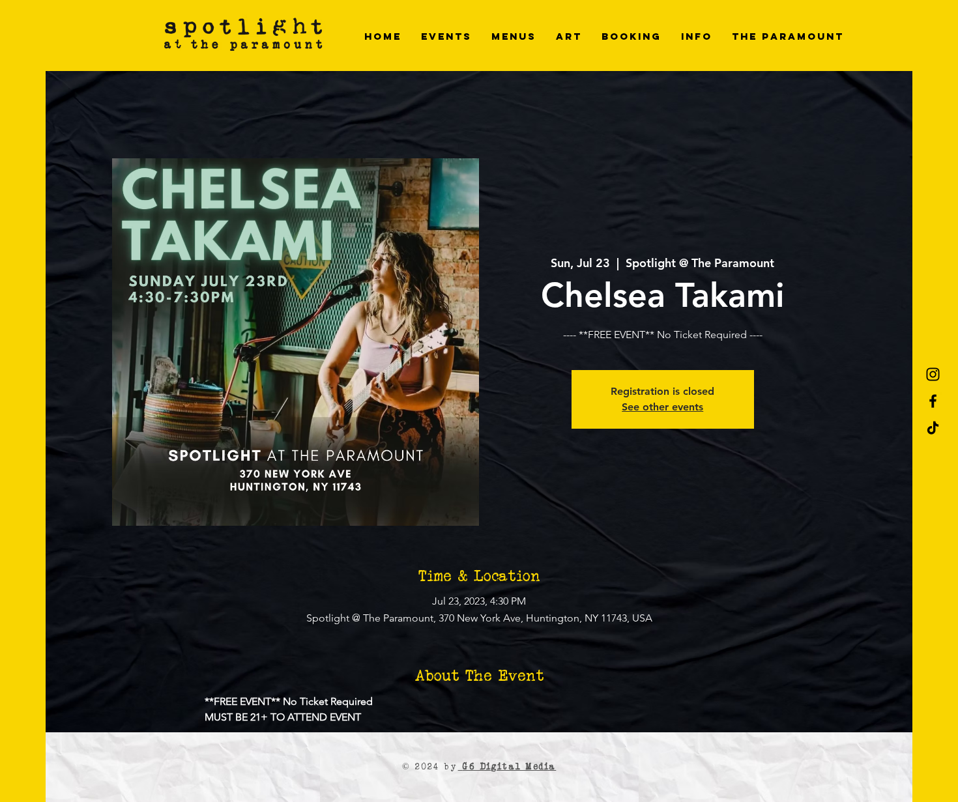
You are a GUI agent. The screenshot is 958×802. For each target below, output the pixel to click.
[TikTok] (933, 428)
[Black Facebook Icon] (933, 401)
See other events (662, 407)
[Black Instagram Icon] (933, 374)
